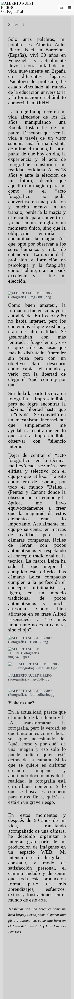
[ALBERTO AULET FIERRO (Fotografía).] (19, 7)
